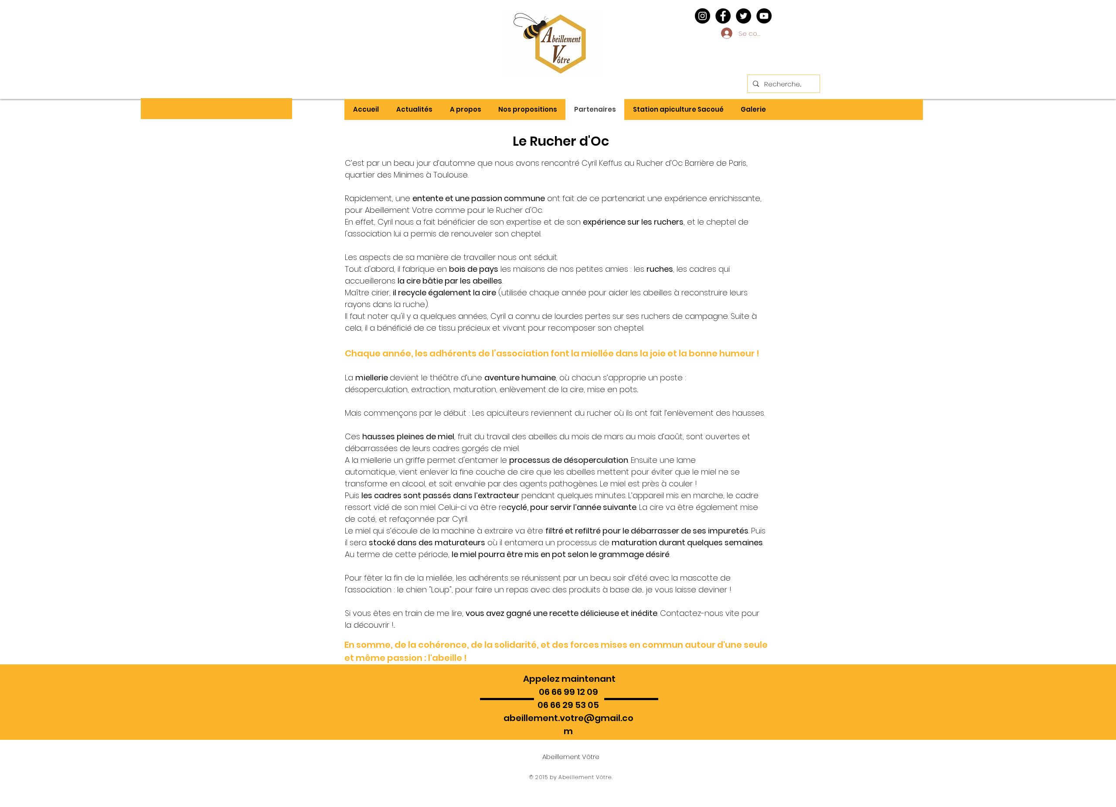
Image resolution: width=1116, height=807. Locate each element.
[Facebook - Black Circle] (723, 16)
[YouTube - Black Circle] (764, 16)
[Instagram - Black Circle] (702, 16)
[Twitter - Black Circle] (743, 16)
